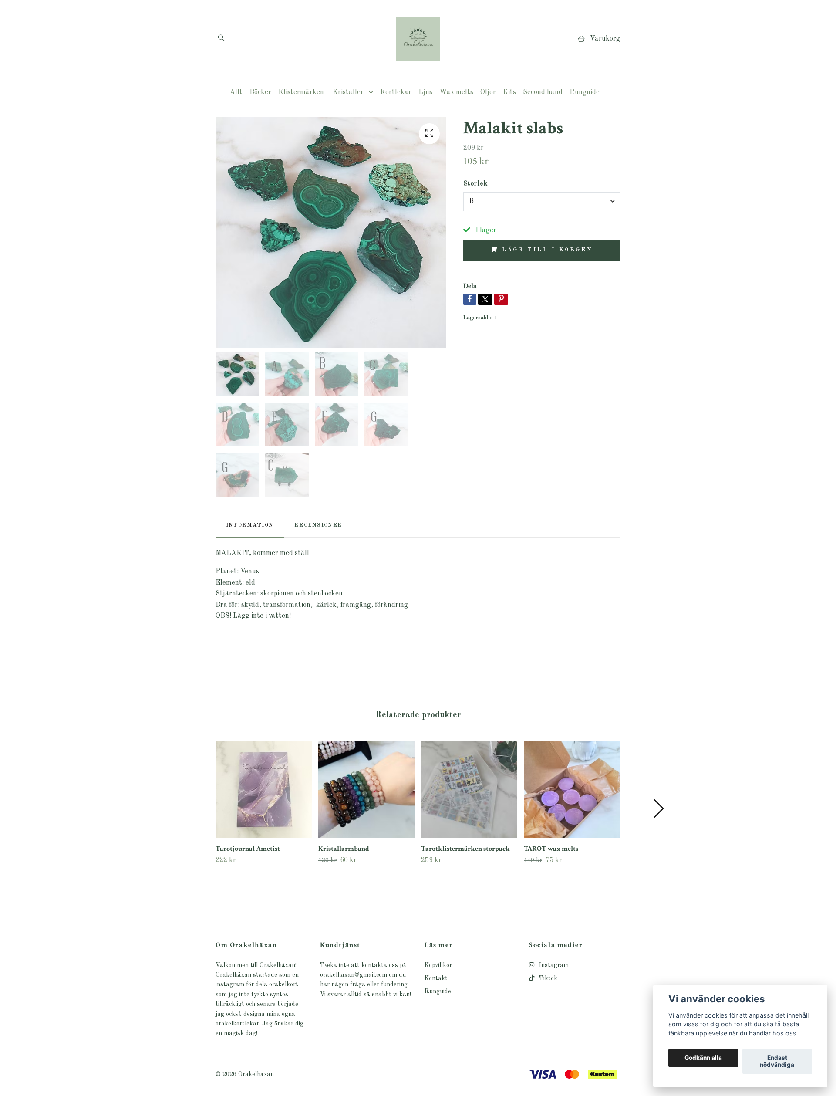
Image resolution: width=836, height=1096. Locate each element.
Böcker (260, 92)
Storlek (475, 183)
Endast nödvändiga (777, 1062)
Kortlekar (395, 92)
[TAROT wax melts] (572, 789)
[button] (658, 808)
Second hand (543, 92)
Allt (236, 92)
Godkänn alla (703, 1058)
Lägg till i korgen (547, 250)
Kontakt (436, 978)
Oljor (488, 92)
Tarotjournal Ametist (248, 848)
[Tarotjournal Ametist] (264, 789)
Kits (509, 92)
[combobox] (541, 201)
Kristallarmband (343, 848)
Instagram (553, 965)
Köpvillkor (438, 965)
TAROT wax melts (551, 848)
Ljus (425, 92)
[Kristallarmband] (366, 789)
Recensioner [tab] (318, 525)
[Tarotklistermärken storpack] (469, 789)
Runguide (585, 92)
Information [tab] (249, 525)
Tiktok (547, 978)
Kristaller (348, 92)
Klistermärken (301, 92)
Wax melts (456, 92)
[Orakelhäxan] (418, 39)
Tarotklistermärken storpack (465, 848)
